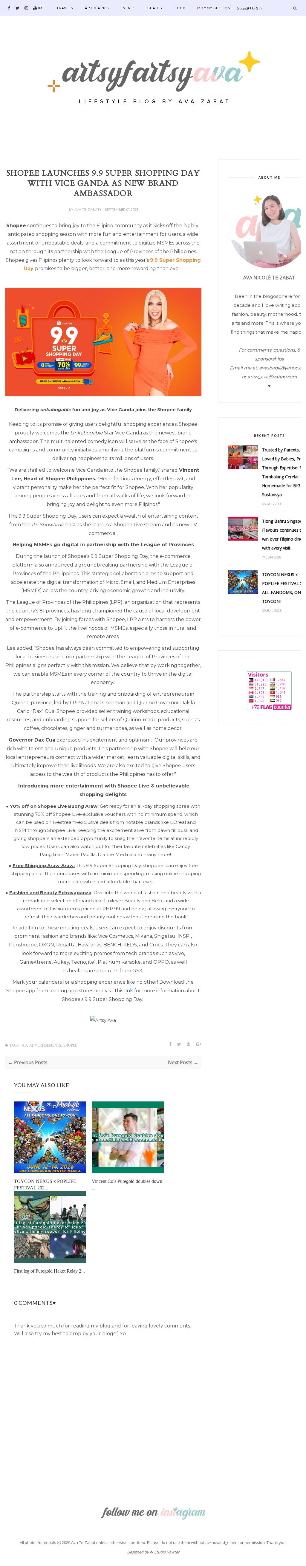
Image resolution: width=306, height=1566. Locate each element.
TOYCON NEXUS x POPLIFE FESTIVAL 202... (45, 1184)
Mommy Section (214, 8)
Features (252, 8)
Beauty (155, 8)
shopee (70, 1045)
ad (24, 1045)
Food (180, 8)
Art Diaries (97, 8)
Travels (64, 8)
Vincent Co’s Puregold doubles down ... (127, 1184)
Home (39, 8)
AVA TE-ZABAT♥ (88, 210)
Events (128, 8)
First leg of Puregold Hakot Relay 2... (49, 1270)
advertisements (45, 1045)
